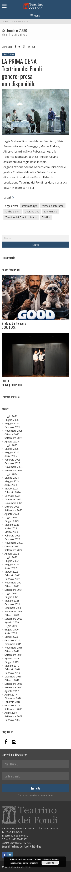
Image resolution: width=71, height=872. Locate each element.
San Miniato (50, 211)
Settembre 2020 (13, 618)
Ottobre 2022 (11, 546)
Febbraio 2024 (12, 492)
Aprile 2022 (10, 568)
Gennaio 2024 (12, 495)
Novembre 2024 (13, 466)
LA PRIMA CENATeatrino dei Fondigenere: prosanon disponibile (22, 72)
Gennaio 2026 (12, 427)
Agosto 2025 (11, 441)
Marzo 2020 (11, 636)
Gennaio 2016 (12, 705)
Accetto (50, 862)
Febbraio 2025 (12, 459)
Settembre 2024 (13, 470)
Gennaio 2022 (12, 579)
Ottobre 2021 (11, 586)
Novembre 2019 (13, 647)
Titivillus (46, 217)
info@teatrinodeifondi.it (15, 835)
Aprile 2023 (10, 528)
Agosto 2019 (11, 658)
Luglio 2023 (10, 517)
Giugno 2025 (11, 448)
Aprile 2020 (10, 633)
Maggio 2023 (11, 524)
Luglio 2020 (10, 626)
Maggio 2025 (11, 452)
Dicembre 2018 (13, 676)
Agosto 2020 (11, 622)
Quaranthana (32, 211)
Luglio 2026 (10, 416)
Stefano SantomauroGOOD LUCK (14, 325)
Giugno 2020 (11, 629)
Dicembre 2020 (13, 607)
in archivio (8, 54)
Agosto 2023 (11, 513)
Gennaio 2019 (12, 673)
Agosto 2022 (11, 553)
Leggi (7, 197)
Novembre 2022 (13, 542)
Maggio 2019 (11, 665)
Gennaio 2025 (12, 463)
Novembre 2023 (13, 503)
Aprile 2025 (10, 456)
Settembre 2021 (13, 589)
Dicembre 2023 (13, 499)
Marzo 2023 (11, 532)
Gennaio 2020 (12, 640)
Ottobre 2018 (11, 680)
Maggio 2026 (11, 423)
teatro (33, 217)
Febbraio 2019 (12, 669)
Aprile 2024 (10, 485)
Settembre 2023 (13, 510)
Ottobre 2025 (11, 434)
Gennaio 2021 (12, 604)
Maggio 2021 (11, 600)
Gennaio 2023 (12, 539)
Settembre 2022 (13, 550)
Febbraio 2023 (12, 535)
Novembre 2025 (13, 430)
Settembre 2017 (13, 687)
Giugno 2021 (11, 597)
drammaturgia (29, 205)
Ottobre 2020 (11, 615)
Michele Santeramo (53, 205)
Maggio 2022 (11, 564)
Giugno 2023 (11, 521)
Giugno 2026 (11, 419)
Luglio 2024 (10, 474)
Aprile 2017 (10, 694)
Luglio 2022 (10, 557)
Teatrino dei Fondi (15, 217)
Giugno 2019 (11, 662)
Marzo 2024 (11, 488)
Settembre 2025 (13, 438)
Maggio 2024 (11, 481)
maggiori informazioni (27, 862)
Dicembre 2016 (13, 698)
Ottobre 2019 (11, 651)
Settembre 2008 (13, 716)
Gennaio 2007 (12, 720)
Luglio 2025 (10, 445)
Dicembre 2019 (13, 644)
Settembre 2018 (13, 683)
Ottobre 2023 (11, 506)
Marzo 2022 (11, 571)
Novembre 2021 (13, 582)
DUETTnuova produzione (12, 383)
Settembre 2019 (13, 654)
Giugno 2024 (11, 477)
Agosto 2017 (11, 691)
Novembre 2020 (13, 611)
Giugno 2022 (11, 560)
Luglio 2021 (10, 593)
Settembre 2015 (13, 709)
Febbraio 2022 (12, 575)
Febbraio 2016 (12, 701)
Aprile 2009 (10, 712)
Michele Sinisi (12, 211)
